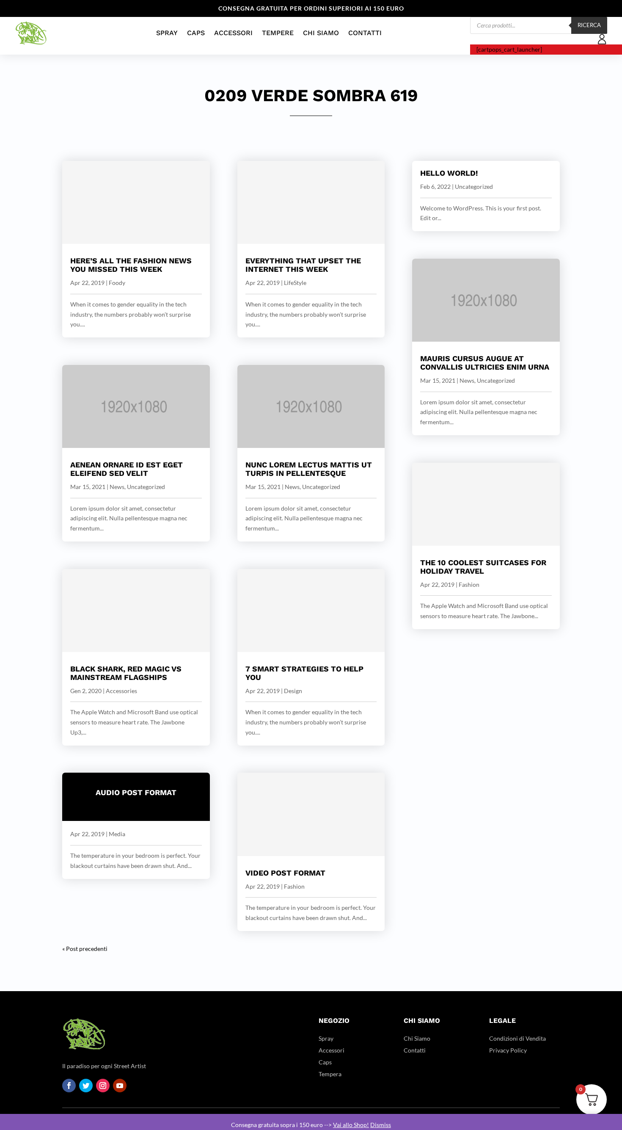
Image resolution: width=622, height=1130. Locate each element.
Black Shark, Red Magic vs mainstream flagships (126, 673)
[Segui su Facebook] (69, 1085)
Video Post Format (285, 872)
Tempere (278, 33)
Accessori (233, 33)
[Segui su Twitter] (86, 1085)
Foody (117, 282)
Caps (196, 33)
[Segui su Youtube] (120, 1085)
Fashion (294, 886)
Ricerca (589, 25)
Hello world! (449, 173)
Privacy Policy (508, 1050)
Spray (167, 33)
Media (117, 833)
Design (293, 690)
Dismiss (380, 1124)
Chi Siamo (321, 33)
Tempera (330, 1074)
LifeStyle (295, 282)
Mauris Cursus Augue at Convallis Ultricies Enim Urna (484, 362)
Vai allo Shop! (351, 1124)
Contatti (365, 33)
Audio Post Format (136, 792)
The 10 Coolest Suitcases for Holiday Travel (483, 566)
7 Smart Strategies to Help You (304, 673)
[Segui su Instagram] (103, 1085)
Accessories (121, 690)
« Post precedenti (84, 948)
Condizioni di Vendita (517, 1038)
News (117, 486)
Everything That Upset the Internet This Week (303, 265)
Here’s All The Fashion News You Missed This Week (131, 265)
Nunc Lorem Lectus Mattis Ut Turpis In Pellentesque (308, 469)
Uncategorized (146, 486)
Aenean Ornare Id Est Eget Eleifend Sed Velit (126, 469)
